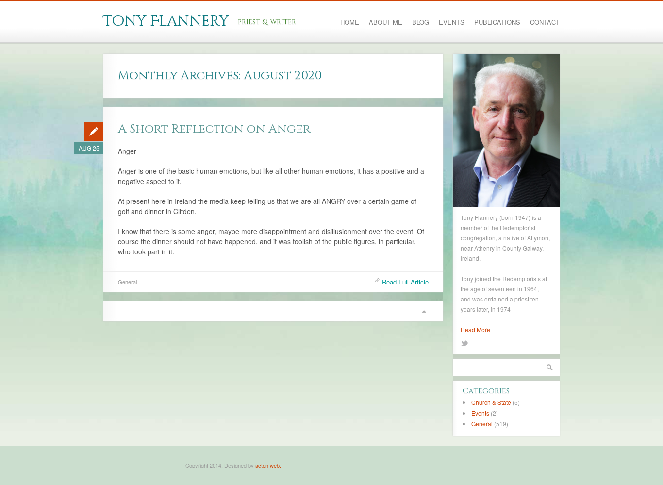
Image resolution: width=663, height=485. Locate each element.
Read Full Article (405, 281)
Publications (497, 22)
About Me (385, 22)
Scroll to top (424, 311)
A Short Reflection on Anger (214, 129)
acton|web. (268, 465)
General (127, 281)
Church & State (491, 402)
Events (451, 22)
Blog (420, 22)
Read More (475, 329)
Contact (545, 22)
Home (349, 22)
